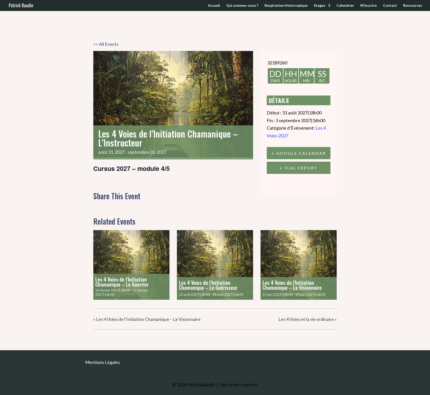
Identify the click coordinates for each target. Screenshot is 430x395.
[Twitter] (110, 206)
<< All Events (105, 44)
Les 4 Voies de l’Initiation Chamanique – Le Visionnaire (292, 285)
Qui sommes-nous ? (242, 5)
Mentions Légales (102, 362)
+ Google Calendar (298, 153)
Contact (390, 5)
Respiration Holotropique (286, 5)
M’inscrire (368, 5)
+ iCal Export (299, 167)
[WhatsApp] (135, 206)
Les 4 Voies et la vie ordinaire (307, 319)
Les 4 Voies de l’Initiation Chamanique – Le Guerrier (122, 282)
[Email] (123, 206)
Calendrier (345, 5)
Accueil (214, 5)
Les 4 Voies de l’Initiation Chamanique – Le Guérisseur (208, 285)
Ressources (412, 5)
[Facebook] (98, 206)
